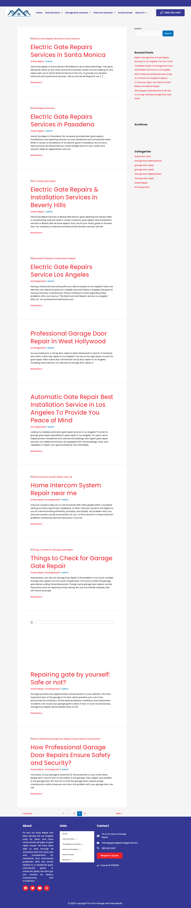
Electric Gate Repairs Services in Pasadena (62, 121)
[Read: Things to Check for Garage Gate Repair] (52, 549)
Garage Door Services (76, 12)
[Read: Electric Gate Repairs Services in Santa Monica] (55, 38)
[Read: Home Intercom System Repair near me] (51, 477)
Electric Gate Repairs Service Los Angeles (61, 271)
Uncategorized (38, 281)
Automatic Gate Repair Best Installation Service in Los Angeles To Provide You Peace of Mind (72, 408)
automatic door (142, 156)
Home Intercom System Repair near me (66, 489)
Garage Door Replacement (148, 174)
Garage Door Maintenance (148, 160)
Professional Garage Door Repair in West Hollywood (69, 337)
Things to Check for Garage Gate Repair (71, 562)
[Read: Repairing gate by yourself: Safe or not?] (72, 644)
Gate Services (52, 12)
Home (39, 12)
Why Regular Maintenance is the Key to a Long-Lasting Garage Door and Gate (152, 94)
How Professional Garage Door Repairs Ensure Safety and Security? (70, 755)
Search (137, 28)
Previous (26, 813)
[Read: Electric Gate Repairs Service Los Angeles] (53, 258)
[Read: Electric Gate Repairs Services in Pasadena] (43, 108)
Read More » (37, 82)
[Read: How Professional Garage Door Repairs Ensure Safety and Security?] (66, 738)
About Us (140, 12)
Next (120, 813)
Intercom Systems (103, 12)
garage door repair (144, 165)
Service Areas (125, 12)
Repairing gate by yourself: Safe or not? (70, 678)
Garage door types (144, 178)
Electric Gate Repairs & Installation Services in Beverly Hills (64, 197)
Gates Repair (37, 61)
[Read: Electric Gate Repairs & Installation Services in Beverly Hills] (43, 181)
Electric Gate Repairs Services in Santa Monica (68, 51)
